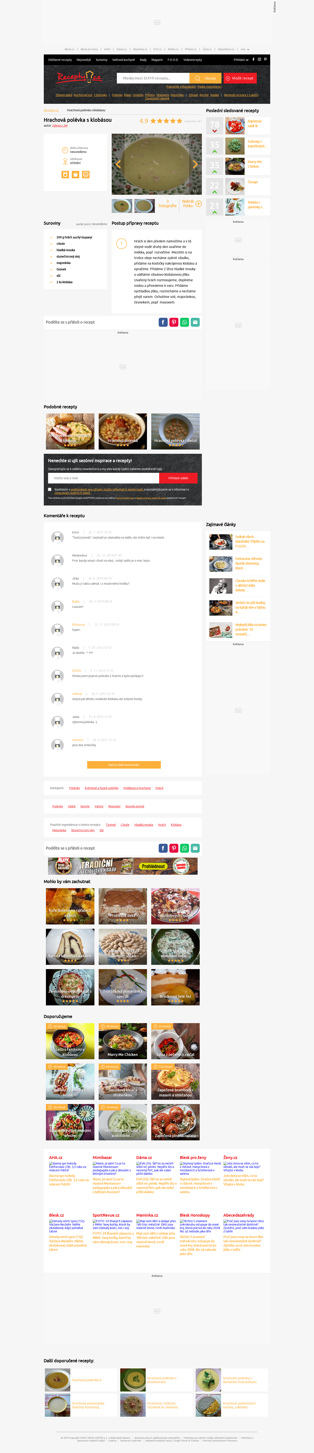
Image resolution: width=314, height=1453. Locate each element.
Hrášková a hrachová (137, 788)
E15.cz (157, 49)
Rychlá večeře (83, 95)
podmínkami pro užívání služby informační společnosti (107, 489)
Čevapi (252, 182)
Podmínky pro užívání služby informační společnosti (210, 1437)
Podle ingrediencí (210, 86)
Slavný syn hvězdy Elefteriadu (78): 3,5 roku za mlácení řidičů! (69, 1180)
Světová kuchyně (123, 60)
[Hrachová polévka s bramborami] (133, 1379)
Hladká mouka (143, 824)
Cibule (125, 824)
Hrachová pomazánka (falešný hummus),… (88, 1405)
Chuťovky (100, 95)
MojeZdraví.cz (226, 49)
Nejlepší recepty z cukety (241, 95)
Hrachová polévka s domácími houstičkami (240, 1380)
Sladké (214, 95)
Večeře (85, 806)
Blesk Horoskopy (195, 1215)
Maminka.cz (140, 49)
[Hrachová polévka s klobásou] (157, 194)
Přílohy (150, 95)
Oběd (71, 806)
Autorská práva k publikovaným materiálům (157, 1437)
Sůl (102, 830)
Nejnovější (84, 60)
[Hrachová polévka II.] (57, 1379)
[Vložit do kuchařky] (65, 174)
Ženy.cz (207, 49)
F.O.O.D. (173, 60)
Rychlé (204, 95)
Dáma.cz (122, 49)
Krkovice (78, 624)
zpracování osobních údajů (72, 493)
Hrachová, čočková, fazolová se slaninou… (164, 1405)
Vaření (99, 806)
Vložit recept (242, 78)
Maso (127, 95)
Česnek (111, 824)
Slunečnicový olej (83, 830)
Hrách (159, 788)
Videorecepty (192, 60)
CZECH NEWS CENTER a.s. (94, 1437)
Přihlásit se (241, 60)
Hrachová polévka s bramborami (161, 1380)
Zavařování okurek (157, 98)
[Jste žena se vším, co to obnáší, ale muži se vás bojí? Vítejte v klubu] (244, 1166)
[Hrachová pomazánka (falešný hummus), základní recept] (57, 1404)
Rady (143, 60)
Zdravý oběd (64, 95)
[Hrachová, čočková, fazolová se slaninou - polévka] (133, 1404)
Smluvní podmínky (125, 498)
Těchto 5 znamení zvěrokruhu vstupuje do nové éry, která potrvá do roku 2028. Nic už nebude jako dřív (198, 1245)
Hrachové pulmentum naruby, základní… (239, 1405)
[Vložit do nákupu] (75, 174)
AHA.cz (55, 1157)
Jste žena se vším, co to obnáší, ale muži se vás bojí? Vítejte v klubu (243, 1180)
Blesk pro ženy (89, 49)
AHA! (107, 49)
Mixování (114, 806)
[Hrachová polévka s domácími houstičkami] (208, 1379)
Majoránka (59, 830)
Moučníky (177, 95)
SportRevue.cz (106, 1215)
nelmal (77, 694)
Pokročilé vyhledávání (181, 86)
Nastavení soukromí (130, 1440)
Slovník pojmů (134, 806)
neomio (77, 740)
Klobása (176, 824)
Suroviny (101, 60)
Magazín (157, 60)
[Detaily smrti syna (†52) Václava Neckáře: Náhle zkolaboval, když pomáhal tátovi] (70, 1225)
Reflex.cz (173, 49)
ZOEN (76, 670)
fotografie (168, 203)
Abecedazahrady (238, 1215)
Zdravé (193, 95)
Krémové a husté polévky (102, 788)
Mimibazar (102, 1157)
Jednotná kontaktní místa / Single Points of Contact (172, 1440)
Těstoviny (162, 95)
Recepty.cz (51, 110)
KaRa (75, 601)
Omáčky (138, 95)
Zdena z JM (59, 125)
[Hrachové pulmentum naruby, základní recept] (208, 1404)
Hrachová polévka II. (87, 1380)
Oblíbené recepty (60, 60)
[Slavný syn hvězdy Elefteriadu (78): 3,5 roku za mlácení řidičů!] (70, 1166)
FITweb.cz (191, 49)
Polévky (117, 95)
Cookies (112, 1440)
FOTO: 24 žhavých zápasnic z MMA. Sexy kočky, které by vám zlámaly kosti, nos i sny (113, 1238)
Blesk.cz (69, 49)
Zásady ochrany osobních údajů (151, 498)
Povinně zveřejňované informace (220, 1440)
